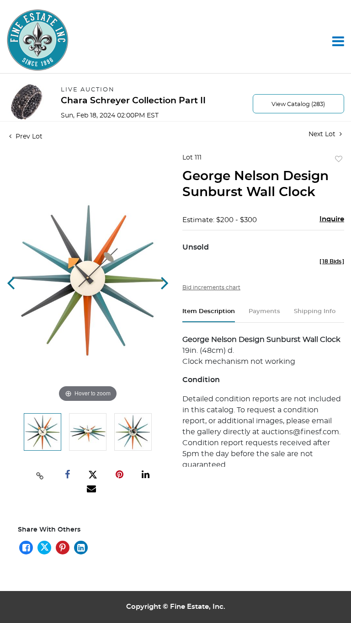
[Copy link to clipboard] (39, 474)
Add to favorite (338, 159)
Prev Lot (28, 136)
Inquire (331, 219)
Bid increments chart (211, 287)
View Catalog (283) (298, 104)
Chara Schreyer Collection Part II (133, 100)
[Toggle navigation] (338, 41)
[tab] (208, 315)
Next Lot (322, 134)
